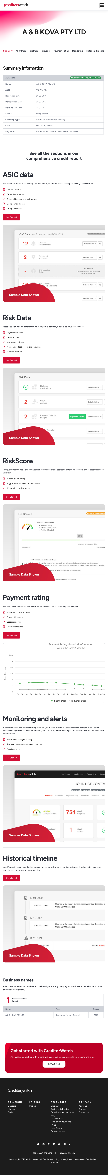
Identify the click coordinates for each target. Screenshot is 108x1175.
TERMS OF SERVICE (42, 1153)
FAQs (53, 1125)
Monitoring (77, 51)
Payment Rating (61, 51)
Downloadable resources (62, 1112)
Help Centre (56, 1128)
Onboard (12, 1106)
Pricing (32, 1106)
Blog (53, 1115)
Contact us (84, 1112)
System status (58, 1131)
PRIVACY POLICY (66, 1153)
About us (83, 1106)
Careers (82, 1109)
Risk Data (33, 51)
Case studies (57, 1118)
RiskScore (45, 51)
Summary (8, 51)
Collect (11, 1112)
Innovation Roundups (61, 1122)
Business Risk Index (60, 1109)
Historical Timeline (95, 51)
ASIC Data (21, 51)
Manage (11, 1109)
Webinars (55, 1106)
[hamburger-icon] (101, 5)
